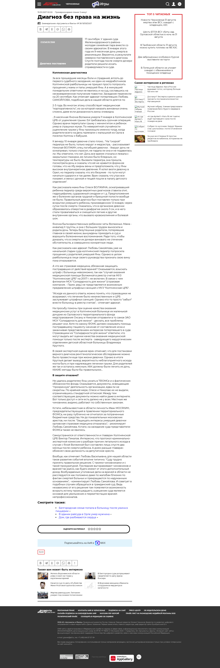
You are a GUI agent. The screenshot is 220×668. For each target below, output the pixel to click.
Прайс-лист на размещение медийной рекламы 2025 (150, 613)
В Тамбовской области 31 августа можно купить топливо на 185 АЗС (158, 46)
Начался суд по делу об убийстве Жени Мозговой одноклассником (66, 584)
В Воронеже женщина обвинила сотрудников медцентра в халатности (113, 585)
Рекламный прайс (66, 610)
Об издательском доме (155, 610)
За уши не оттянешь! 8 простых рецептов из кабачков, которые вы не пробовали (164, 138)
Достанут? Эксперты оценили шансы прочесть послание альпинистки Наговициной (164, 99)
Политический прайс (67, 617)
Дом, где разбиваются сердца (77, 517)
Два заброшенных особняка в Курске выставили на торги (158, 58)
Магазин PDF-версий (109, 613)
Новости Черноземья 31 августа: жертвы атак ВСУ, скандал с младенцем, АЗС (158, 22)
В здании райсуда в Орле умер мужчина (84, 514)
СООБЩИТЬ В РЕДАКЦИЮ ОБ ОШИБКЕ (97, 617)
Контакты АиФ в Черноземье (91, 610)
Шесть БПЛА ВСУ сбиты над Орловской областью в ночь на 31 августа (158, 34)
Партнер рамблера (99, 657)
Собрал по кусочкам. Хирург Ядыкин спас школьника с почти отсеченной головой (164, 128)
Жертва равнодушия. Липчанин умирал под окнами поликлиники (66, 594)
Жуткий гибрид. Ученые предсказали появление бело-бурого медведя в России (164, 108)
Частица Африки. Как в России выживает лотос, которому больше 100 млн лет (163, 89)
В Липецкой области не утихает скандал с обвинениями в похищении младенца (158, 70)
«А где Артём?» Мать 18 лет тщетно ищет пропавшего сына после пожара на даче (163, 118)
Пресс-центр (135, 610)
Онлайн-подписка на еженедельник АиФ (76, 613)
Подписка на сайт (117, 610)
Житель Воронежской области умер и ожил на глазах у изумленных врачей (64, 575)
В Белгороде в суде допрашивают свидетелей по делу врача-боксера (114, 575)
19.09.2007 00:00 (45, 12)
